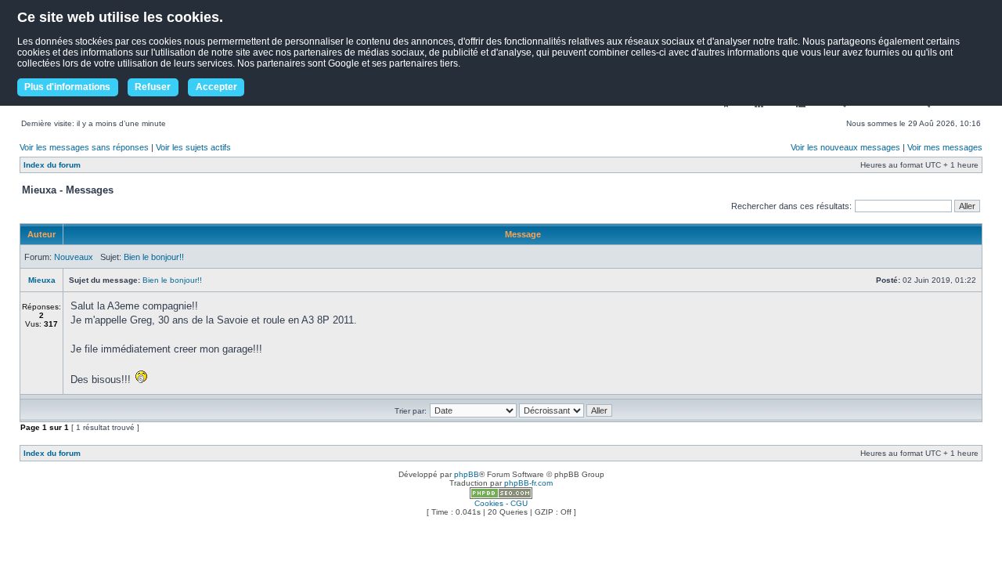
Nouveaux (73, 257)
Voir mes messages (944, 147)
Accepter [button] (216, 86)
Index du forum (52, 165)
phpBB (466, 474)
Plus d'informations (67, 86)
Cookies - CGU (501, 503)
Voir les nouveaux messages (845, 147)
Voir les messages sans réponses (84, 147)
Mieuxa (42, 280)
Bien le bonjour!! (154, 257)
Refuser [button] (153, 86)
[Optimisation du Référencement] (501, 496)
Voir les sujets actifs (193, 147)
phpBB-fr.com (528, 483)
